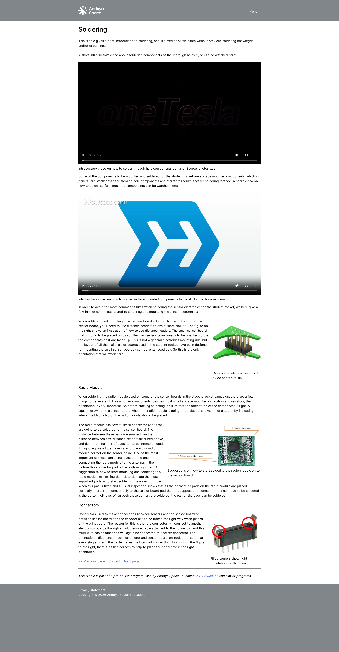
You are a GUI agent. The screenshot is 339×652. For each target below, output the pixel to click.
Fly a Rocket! (208, 576)
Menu (253, 11)
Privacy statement (91, 590)
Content (114, 561)
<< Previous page (91, 561)
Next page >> (134, 561)
